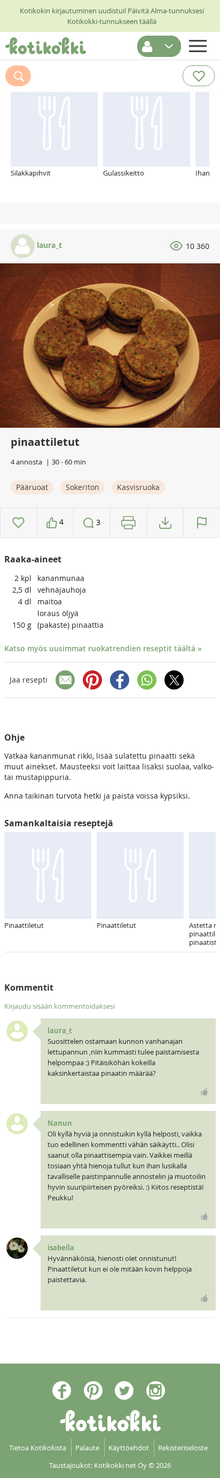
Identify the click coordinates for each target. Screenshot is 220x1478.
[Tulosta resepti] (128, 522)
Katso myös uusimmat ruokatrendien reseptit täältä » (103, 648)
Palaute (87, 1447)
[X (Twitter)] (174, 680)
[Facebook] (119, 680)
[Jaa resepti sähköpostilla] (65, 680)
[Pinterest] (92, 680)
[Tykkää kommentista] (204, 1091)
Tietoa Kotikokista (37, 1447)
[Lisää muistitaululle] (18, 522)
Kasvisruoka (138, 487)
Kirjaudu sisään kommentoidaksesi (59, 1006)
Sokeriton (82, 487)
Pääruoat (32, 487)
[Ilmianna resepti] (202, 522)
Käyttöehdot (128, 1447)
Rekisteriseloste (183, 1447)
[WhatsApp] (146, 680)
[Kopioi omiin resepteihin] (165, 522)
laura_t (48, 245)
